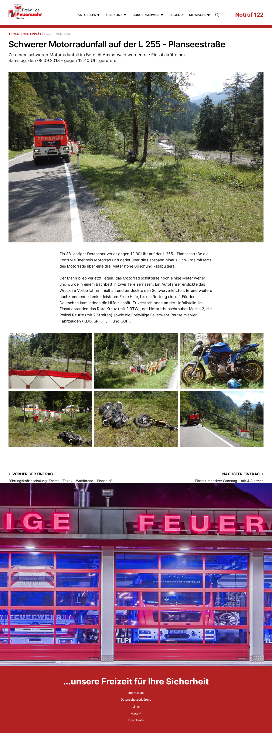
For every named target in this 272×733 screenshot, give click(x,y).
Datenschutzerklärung (136, 699)
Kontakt (136, 713)
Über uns (114, 15)
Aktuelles (87, 15)
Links (136, 706)
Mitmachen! (199, 15)
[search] (218, 15)
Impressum (136, 692)
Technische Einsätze (26, 34)
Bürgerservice (146, 15)
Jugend (176, 15)
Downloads (136, 720)
